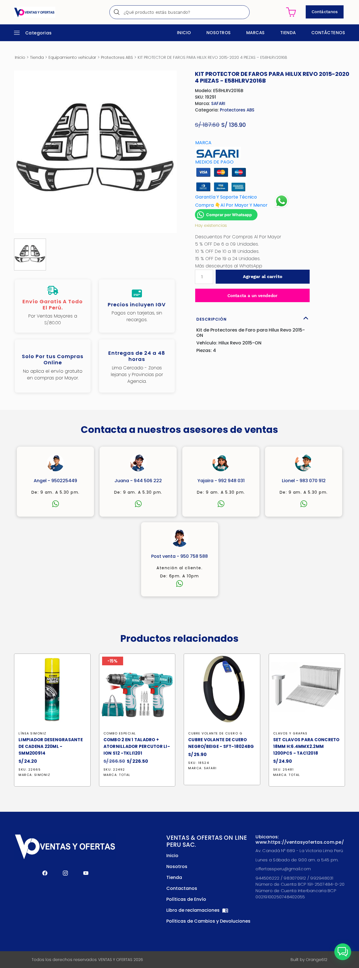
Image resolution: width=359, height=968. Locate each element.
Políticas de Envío (186, 899)
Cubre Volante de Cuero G (215, 733)
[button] (342, 951)
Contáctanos (325, 11)
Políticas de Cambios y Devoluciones (208, 921)
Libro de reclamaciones (193, 910)
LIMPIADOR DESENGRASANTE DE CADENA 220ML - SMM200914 (51, 746)
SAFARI (218, 103)
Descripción (211, 319)
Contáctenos (328, 33)
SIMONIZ (42, 775)
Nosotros (218, 33)
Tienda (288, 33)
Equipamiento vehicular (72, 57)
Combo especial (119, 733)
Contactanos (181, 888)
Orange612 (316, 959)
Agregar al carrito (262, 276)
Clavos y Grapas (290, 733)
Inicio (184, 33)
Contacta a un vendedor (252, 295)
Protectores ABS (117, 57)
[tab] (252, 318)
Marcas (255, 33)
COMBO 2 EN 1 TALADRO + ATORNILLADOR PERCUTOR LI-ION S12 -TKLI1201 (136, 746)
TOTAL (124, 775)
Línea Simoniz (33, 733)
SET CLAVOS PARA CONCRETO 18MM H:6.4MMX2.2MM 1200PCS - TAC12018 (306, 746)
